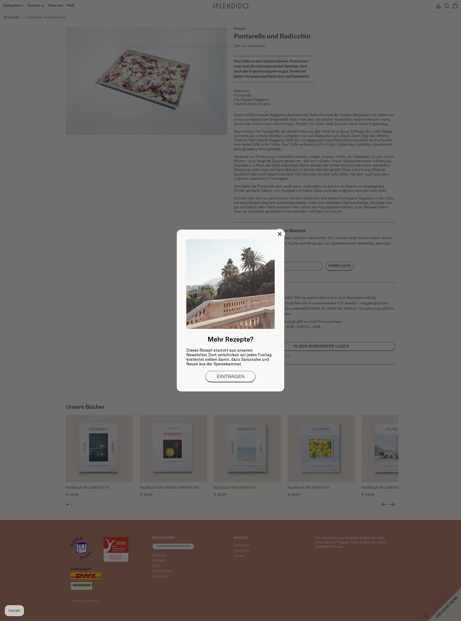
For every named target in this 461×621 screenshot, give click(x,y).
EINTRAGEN (230, 376)
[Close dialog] (280, 234)
